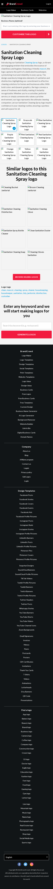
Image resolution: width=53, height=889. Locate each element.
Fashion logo (26, 776)
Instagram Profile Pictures (26, 533)
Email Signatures (26, 636)
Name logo (26, 817)
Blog (26, 455)
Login (26, 481)
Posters (26, 657)
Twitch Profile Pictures (26, 595)
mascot (43, 68)
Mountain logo (26, 808)
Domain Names (27, 437)
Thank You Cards (26, 670)
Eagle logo (26, 768)
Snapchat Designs (26, 565)
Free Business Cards (26, 398)
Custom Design (26, 407)
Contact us (26, 464)
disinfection (41, 293)
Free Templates (26, 403)
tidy (25, 293)
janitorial (31, 293)
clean (3, 290)
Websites (43, 10)
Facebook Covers (26, 504)
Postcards (26, 653)
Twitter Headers (26, 600)
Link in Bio (26, 428)
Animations (26, 683)
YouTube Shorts (26, 617)
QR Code (26, 696)
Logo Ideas (26, 381)
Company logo (26, 744)
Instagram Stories (26, 529)
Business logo (26, 731)
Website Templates (26, 377)
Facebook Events (26, 508)
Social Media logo (26, 838)
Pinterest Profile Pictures (26, 559)
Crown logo (26, 753)
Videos (26, 679)
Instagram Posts (26, 521)
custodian (5, 296)
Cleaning (28, 62)
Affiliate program (26, 460)
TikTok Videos (26, 578)
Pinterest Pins (26, 551)
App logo (26, 714)
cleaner (31, 290)
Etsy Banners (26, 692)
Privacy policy (26, 472)
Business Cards (27, 10)
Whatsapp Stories (26, 608)
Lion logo (26, 804)
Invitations (26, 666)
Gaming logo (26, 789)
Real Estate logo (26, 825)
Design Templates (26, 364)
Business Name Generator (26, 411)
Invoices (26, 640)
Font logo (26, 781)
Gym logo (26, 793)
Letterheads (26, 687)
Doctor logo (26, 763)
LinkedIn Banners (27, 538)
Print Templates (26, 373)
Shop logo (26, 834)
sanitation (18, 293)
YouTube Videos (26, 621)
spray (25, 290)
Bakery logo (26, 719)
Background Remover (26, 420)
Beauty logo (26, 723)
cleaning (18, 290)
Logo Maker (11, 10)
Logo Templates (26, 360)
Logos (4, 44)
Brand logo (26, 727)
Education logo (27, 772)
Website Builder (26, 424)
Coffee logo (26, 740)
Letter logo (26, 798)
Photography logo (26, 821)
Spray (35, 62)
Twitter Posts (26, 604)
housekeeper (7, 293)
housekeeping (41, 290)
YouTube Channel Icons (26, 625)
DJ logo (26, 759)
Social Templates (26, 368)
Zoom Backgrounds (26, 630)
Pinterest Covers (26, 555)
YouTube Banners (26, 613)
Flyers (26, 649)
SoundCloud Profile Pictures (26, 574)
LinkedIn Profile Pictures (26, 546)
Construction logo (26, 749)
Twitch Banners (26, 591)
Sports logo (26, 842)
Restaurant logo (26, 830)
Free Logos (26, 394)
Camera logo (26, 736)
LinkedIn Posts (26, 542)
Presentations (26, 700)
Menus (26, 645)
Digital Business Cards (26, 433)
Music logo (26, 813)
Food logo (26, 785)
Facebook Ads (26, 512)
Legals (26, 468)
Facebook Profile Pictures (26, 516)
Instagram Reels (26, 525)
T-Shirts (26, 674)
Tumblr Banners (26, 587)
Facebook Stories (26, 499)
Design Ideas (26, 385)
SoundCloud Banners (26, 570)
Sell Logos (27, 477)
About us (26, 451)
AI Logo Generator (26, 415)
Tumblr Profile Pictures (26, 583)
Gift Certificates (26, 662)
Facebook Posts (26, 495)
